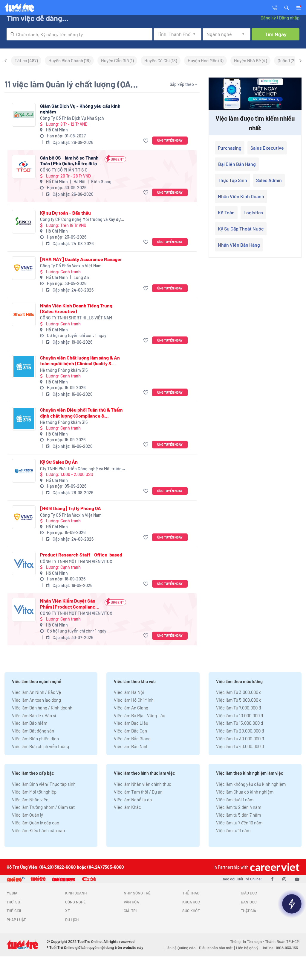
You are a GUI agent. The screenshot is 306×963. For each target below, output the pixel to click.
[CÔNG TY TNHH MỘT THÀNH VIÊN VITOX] (23, 563)
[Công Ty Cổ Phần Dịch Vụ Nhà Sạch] (23, 114)
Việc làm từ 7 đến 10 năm (239, 822)
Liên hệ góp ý (247, 947)
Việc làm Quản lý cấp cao (35, 822)
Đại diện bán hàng (237, 164)
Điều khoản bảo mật (216, 947)
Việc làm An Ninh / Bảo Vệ (36, 692)
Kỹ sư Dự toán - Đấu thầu (65, 213)
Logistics (253, 212)
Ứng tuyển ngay (170, 140)
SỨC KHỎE (191, 910)
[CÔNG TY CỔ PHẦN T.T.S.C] (23, 166)
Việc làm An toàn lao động (36, 700)
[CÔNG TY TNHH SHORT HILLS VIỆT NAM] (23, 314)
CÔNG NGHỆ (75, 902)
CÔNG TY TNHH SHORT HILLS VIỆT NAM (76, 317)
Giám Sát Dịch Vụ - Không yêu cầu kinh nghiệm (80, 108)
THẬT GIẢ (248, 910)
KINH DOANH (76, 893)
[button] (287, 7)
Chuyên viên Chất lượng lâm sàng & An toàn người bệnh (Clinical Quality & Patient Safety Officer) (80, 360)
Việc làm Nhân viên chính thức (142, 784)
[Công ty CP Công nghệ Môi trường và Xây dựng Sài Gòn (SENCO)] (23, 221)
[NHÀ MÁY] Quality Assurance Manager (81, 259)
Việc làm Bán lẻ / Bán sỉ (34, 715)
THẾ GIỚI (14, 910)
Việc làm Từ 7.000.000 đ (238, 707)
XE (67, 910)
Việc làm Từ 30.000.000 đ (240, 738)
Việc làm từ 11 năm (233, 830)
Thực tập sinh (232, 180)
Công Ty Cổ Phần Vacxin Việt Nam (71, 265)
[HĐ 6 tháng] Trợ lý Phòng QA (70, 508)
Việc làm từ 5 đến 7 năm (238, 815)
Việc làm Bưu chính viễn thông (40, 746)
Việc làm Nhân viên (30, 799)
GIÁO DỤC (249, 893)
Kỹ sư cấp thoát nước (241, 228)
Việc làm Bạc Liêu (131, 723)
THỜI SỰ (13, 902)
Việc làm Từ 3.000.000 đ (238, 692)
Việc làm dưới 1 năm (234, 799)
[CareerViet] (274, 867)
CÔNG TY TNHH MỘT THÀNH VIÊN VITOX (76, 561)
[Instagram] (284, 879)
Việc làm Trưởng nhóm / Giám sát (43, 807)
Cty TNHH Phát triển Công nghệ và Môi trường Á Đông (82, 469)
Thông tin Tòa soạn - (247, 941)
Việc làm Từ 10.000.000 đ (239, 715)
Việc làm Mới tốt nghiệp (34, 791)
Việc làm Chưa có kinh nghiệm (244, 791)
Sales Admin (269, 180)
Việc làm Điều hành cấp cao (38, 830)
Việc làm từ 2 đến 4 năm (238, 807)
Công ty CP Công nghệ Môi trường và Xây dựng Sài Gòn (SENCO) (83, 219)
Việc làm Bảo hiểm (29, 723)
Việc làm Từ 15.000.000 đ (239, 723)
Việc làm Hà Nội (129, 692)
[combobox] (79, 34)
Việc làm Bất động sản (33, 730)
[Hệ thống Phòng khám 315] (23, 366)
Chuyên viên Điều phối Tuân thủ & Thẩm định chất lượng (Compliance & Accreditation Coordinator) (81, 412)
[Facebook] (272, 879)
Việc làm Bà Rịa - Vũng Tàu (139, 715)
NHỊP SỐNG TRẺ (137, 893)
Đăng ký (268, 17)
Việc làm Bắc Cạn (130, 730)
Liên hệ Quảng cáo (179, 947)
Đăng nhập (289, 17)
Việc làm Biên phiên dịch (35, 738)
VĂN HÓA (131, 902)
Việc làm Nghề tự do (133, 799)
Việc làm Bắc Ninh (131, 746)
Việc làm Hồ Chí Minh (134, 700)
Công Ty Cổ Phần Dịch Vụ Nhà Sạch (72, 118)
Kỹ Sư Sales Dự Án (59, 462)
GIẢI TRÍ (130, 910)
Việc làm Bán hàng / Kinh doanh (42, 707)
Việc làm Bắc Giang (132, 738)
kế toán (226, 212)
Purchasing (229, 148)
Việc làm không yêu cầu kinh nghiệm (251, 784)
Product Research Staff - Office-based (81, 554)
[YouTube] (297, 879)
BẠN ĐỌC (249, 902)
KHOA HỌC (191, 902)
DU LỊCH (72, 919)
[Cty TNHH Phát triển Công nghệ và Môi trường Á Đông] (23, 470)
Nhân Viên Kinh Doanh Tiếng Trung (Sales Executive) (76, 308)
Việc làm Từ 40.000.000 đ (240, 746)
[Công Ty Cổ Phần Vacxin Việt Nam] (23, 268)
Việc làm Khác (127, 807)
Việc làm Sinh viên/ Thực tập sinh (44, 784)
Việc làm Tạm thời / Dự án (138, 791)
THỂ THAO (190, 893)
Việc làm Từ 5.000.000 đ (238, 700)
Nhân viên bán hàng (239, 245)
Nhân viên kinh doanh (241, 196)
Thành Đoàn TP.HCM (282, 941)
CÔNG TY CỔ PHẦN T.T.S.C (64, 169)
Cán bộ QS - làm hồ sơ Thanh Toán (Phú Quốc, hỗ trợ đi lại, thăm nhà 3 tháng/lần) (69, 160)
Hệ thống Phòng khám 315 (64, 370)
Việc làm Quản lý (27, 815)
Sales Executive (267, 148)
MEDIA (12, 893)
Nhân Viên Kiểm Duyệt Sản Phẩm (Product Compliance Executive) (69, 603)
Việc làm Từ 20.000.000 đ (240, 730)
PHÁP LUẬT (16, 919)
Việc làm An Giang (131, 707)
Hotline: (279, 947)
